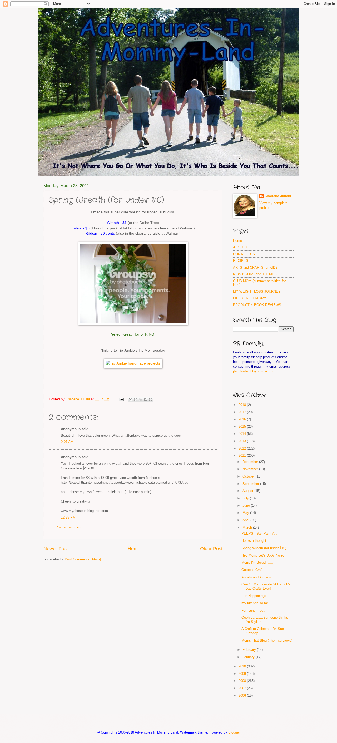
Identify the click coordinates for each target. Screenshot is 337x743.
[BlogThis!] (135, 399)
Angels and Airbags (256, 577)
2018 (243, 405)
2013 (243, 441)
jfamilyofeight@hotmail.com (254, 371)
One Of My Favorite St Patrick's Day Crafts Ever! (265, 586)
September (251, 484)
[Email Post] (121, 399)
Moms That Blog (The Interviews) (266, 640)
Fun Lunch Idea (253, 610)
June (246, 506)
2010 (243, 666)
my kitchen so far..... (257, 603)
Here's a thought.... (255, 541)
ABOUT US (242, 247)
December (250, 462)
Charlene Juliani (278, 196)
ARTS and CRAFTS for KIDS (255, 267)
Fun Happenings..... (256, 596)
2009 (243, 674)
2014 (243, 434)
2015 (243, 427)
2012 (243, 448)
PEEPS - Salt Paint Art (259, 533)
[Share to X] (140, 399)
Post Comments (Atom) (83, 559)
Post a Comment (68, 527)
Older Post (211, 548)
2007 (243, 688)
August (248, 491)
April (246, 520)
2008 (243, 681)
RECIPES (240, 261)
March (247, 527)
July (246, 498)
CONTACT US (244, 254)
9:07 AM (67, 442)
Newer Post (55, 548)
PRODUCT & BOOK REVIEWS (257, 305)
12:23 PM (68, 517)
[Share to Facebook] (145, 399)
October (249, 476)
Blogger (234, 732)
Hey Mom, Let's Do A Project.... (265, 555)
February (249, 650)
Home (134, 548)
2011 (243, 455)
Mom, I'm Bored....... (257, 562)
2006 (243, 695)
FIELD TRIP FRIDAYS (250, 298)
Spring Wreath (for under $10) (263, 548)
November (250, 469)
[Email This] (130, 399)
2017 (243, 412)
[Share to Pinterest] (150, 399)
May (246, 513)
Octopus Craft (252, 570)
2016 (243, 419)
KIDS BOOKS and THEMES (255, 274)
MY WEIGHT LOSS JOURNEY (257, 291)
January (249, 657)
